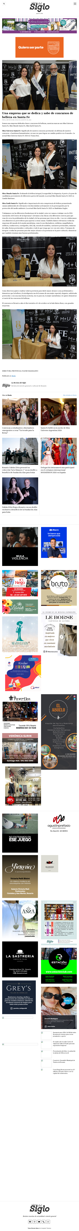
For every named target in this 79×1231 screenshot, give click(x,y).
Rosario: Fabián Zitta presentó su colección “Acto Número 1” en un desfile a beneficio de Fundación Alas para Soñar (19, 470)
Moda (14, 376)
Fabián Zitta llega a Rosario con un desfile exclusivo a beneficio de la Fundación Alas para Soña (19, 509)
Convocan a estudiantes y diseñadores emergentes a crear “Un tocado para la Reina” (18, 430)
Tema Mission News (33, 1228)
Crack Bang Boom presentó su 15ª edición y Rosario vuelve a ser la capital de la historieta (64, 1071)
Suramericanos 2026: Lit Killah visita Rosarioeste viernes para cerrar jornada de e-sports (64, 1034)
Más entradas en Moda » (70, 395)
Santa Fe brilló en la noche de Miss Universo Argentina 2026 (55, 429)
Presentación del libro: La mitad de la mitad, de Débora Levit (64, 1052)
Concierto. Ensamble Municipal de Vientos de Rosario (64, 1061)
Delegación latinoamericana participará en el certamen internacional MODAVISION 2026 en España (57, 470)
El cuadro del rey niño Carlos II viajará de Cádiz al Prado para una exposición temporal (63, 1043)
